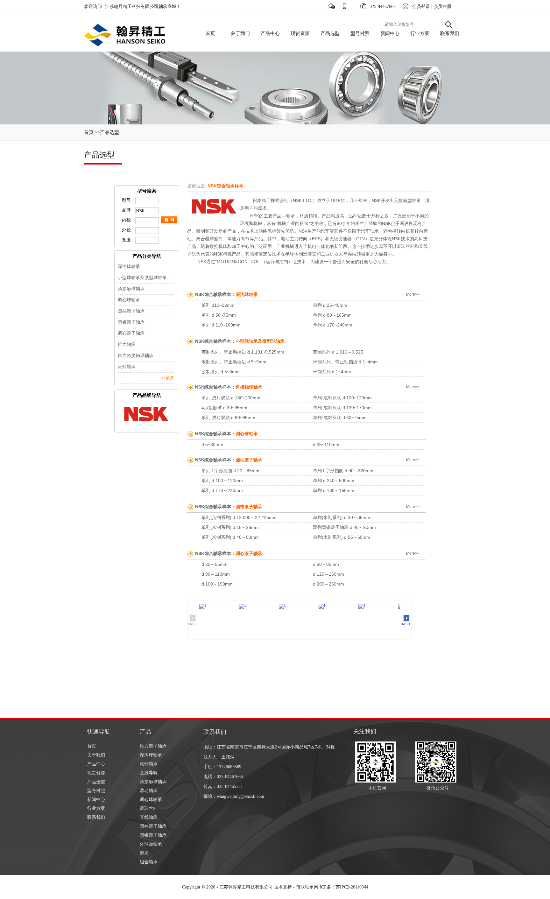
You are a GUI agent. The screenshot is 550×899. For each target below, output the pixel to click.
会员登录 (421, 6)
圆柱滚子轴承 (153, 826)
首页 (210, 33)
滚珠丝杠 (149, 808)
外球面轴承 (151, 844)
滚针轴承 (149, 764)
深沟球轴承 (151, 755)
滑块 (144, 853)
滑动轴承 (149, 790)
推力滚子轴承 (153, 746)
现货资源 (300, 33)
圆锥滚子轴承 (153, 835)
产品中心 (270, 33)
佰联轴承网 (307, 887)
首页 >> (92, 132)
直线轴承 (149, 817)
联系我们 (449, 33)
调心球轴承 (151, 799)
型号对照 (360, 33)
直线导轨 (149, 772)
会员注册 (442, 6)
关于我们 (240, 33)
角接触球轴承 (153, 781)
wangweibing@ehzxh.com (240, 796)
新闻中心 (389, 33)
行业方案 (419, 33)
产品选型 (330, 33)
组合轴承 (149, 862)
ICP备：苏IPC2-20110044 (344, 887)
